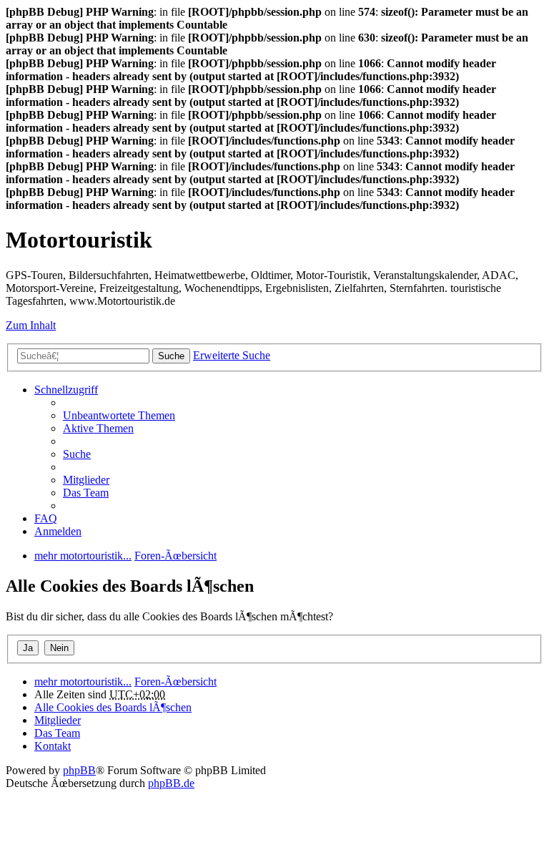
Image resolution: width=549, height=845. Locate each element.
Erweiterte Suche (231, 355)
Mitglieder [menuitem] (86, 480)
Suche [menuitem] (77, 454)
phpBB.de (171, 783)
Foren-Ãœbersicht (175, 681)
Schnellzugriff (66, 390)
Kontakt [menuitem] (52, 746)
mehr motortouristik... (83, 681)
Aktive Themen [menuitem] (98, 428)
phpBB (79, 770)
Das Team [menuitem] (86, 493)
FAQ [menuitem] (45, 518)
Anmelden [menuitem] (57, 531)
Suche (171, 356)
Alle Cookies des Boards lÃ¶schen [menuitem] (113, 707)
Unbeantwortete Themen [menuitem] (119, 415)
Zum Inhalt (31, 325)
